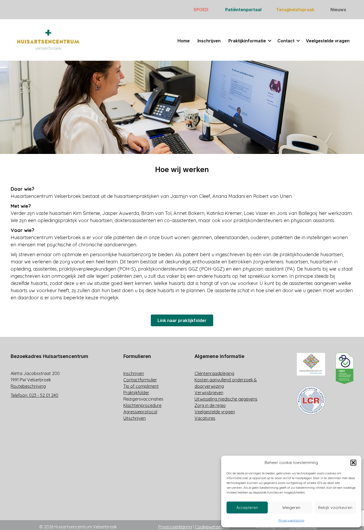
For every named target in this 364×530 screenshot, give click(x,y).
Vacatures (205, 418)
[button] (353, 462)
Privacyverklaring (291, 520)
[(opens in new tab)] (311, 364)
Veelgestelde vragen (328, 40)
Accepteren (247, 507)
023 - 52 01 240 (43, 395)
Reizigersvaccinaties (143, 399)
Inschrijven (209, 40)
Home (183, 40)
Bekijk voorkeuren (335, 507)
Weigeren (291, 507)
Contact (285, 40)
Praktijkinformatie (247, 40)
